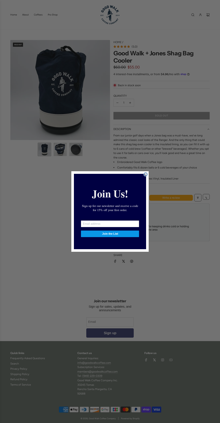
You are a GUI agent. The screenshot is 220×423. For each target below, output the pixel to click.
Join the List (110, 233)
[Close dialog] (145, 174)
